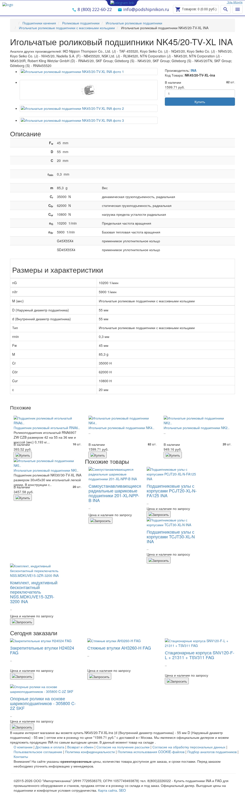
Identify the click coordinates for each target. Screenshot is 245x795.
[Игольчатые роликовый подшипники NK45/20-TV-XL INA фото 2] (89, 108)
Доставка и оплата (49, 747)
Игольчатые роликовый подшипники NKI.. (46, 470)
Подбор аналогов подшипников (212, 751)
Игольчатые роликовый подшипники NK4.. (121, 427)
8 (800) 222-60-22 (94, 9)
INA (193, 70)
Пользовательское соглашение (38, 751)
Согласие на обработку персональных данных (188, 747)
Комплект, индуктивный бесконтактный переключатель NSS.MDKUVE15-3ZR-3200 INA (33, 591)
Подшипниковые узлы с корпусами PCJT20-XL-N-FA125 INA (172, 490)
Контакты (21, 756)
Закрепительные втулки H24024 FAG (42, 650)
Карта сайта (107, 790)
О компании (23, 747)
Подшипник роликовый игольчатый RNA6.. (47, 427)
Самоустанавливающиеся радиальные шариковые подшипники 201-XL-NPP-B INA (115, 493)
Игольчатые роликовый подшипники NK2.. (196, 427)
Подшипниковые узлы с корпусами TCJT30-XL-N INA (171, 536)
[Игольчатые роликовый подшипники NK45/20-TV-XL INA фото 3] (89, 120)
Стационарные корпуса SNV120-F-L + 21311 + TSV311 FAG (199, 654)
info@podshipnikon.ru (145, 9)
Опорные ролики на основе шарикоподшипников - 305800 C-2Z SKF (43, 703)
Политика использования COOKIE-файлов (151, 751)
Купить (200, 101)
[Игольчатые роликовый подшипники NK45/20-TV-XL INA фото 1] (89, 90)
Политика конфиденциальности (90, 751)
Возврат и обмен (80, 747)
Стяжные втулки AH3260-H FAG (119, 648)
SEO (122, 790)
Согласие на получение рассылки (123, 747)
